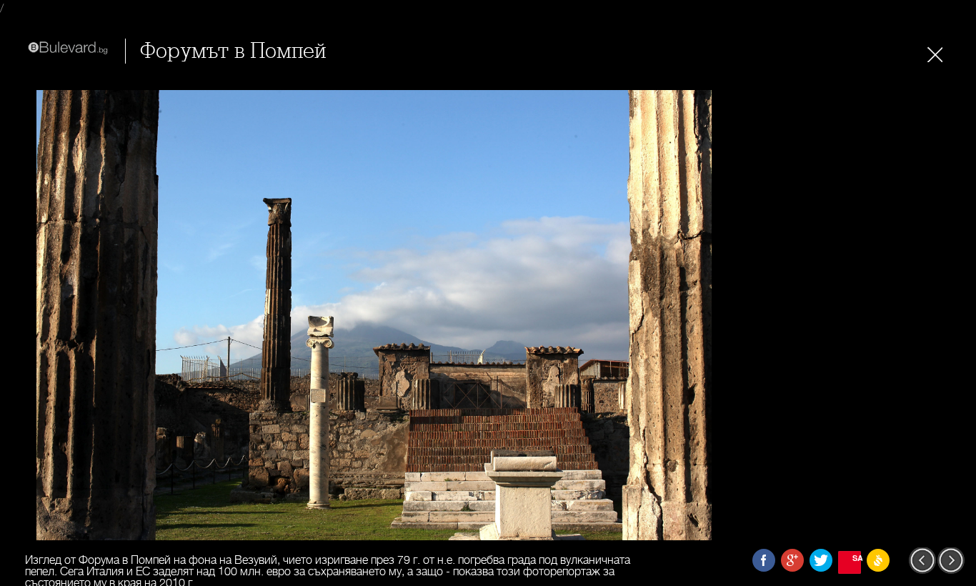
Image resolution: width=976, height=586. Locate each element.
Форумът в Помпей (233, 51)
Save (856, 557)
